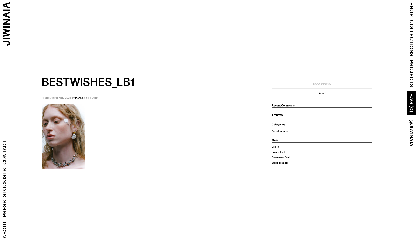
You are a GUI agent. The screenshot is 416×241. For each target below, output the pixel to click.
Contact (5, 152)
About (5, 230)
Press (5, 208)
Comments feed (281, 157)
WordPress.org (280, 162)
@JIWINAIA (411, 133)
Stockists (5, 182)
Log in (275, 146)
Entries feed (278, 152)
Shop (411, 9)
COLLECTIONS (411, 38)
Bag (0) (411, 102)
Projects (411, 73)
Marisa (79, 97)
